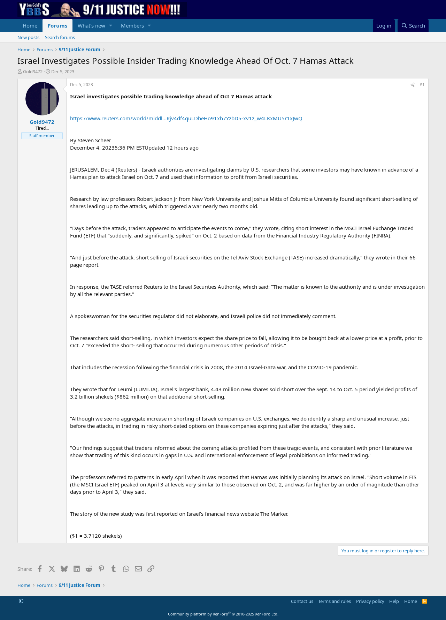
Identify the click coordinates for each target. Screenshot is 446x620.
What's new (91, 25)
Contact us (302, 601)
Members (132, 25)
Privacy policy (370, 601)
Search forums (60, 37)
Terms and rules (334, 601)
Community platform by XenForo (223, 614)
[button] (111, 25)
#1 (422, 85)
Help (394, 601)
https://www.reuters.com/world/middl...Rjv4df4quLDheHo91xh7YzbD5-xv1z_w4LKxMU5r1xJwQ (186, 118)
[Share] (412, 85)
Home (30, 25)
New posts (28, 37)
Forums (57, 25)
